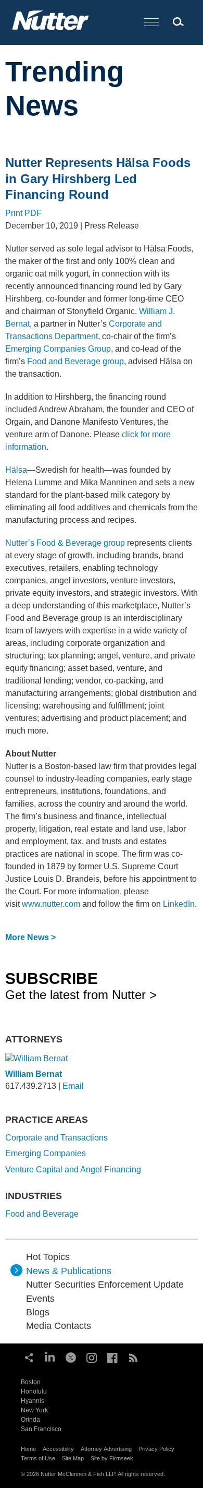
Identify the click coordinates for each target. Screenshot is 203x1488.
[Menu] (151, 22)
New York (34, 1410)
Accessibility (58, 1449)
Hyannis (32, 1401)
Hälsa (16, 469)
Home (28, 1449)
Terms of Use (38, 1458)
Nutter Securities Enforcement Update (105, 1284)
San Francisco (41, 1429)
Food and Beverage (42, 1213)
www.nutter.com (51, 903)
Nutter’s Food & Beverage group (65, 542)
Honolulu (34, 1391)
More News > (30, 937)
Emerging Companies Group (58, 348)
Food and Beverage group (75, 361)
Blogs (37, 1312)
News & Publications (68, 1271)
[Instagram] (91, 1356)
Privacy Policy (156, 1449)
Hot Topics (48, 1257)
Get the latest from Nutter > (81, 985)
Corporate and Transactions (56, 1137)
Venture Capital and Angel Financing (73, 1169)
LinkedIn (179, 903)
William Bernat (33, 1074)
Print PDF (23, 213)
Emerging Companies (45, 1153)
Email (73, 1086)
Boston (31, 1382)
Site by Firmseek (112, 1458)
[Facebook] (112, 1356)
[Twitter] (71, 1356)
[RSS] (133, 1356)
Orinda (30, 1419)
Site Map (73, 1458)
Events (40, 1298)
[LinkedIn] (50, 1356)
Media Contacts (58, 1326)
